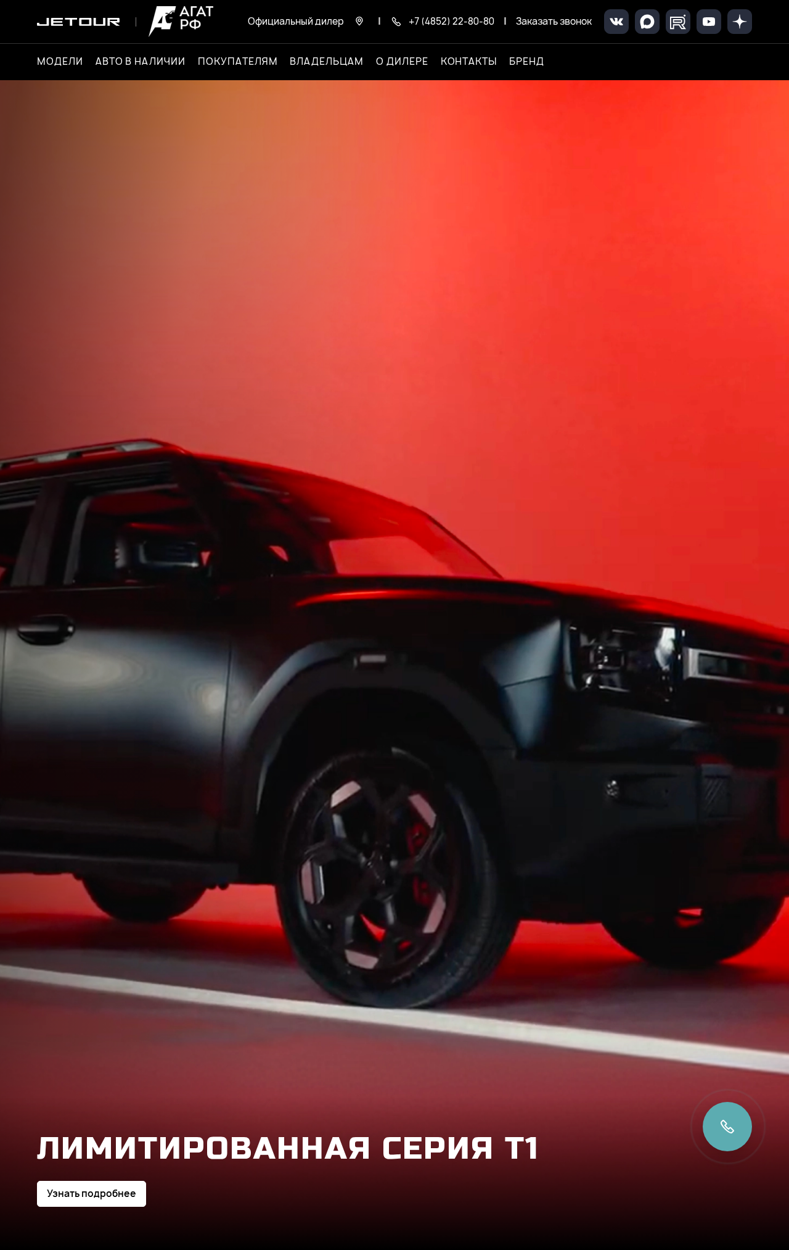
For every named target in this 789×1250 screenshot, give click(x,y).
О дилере (402, 62)
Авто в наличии (141, 62)
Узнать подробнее (91, 1193)
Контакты (469, 62)
